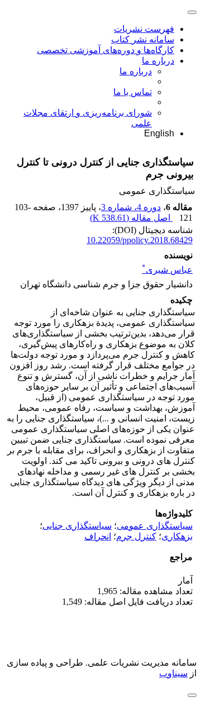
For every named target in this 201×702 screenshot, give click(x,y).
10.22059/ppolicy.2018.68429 (140, 240)
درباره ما (158, 60)
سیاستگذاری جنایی (77, 525)
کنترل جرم (136, 536)
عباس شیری (167, 269)
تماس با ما (132, 92)
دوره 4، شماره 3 (131, 207)
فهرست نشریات (144, 29)
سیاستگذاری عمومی (155, 525)
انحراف (97, 536)
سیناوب (173, 673)
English (159, 133)
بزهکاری (177, 536)
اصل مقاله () (131, 217)
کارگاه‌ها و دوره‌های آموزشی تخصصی (105, 50)
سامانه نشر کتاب (142, 39)
